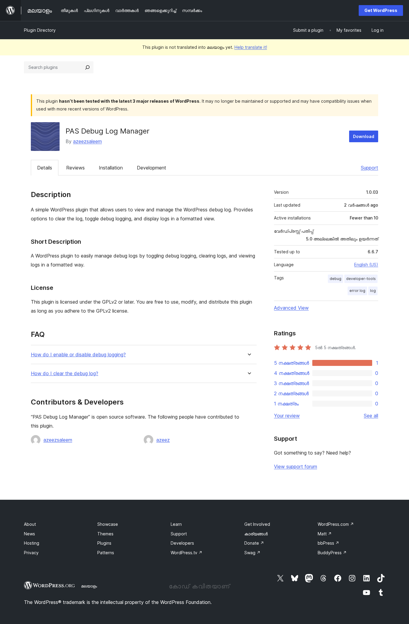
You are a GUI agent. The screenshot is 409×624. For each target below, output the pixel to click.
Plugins (104, 543)
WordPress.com (336, 524)
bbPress (328, 543)
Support (369, 168)
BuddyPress (332, 552)
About (30, 524)
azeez (163, 440)
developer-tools (361, 278)
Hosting (31, 543)
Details (44, 168)
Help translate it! (250, 47)
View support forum (295, 466)
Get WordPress (380, 10)
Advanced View (291, 308)
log (373, 290)
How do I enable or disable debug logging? (78, 355)
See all (371, 416)
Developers (182, 543)
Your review (287, 416)
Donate (254, 543)
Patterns (105, 552)
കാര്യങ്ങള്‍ (256, 533)
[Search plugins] (87, 67)
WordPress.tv (186, 552)
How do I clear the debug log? (64, 373)
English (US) (366, 264)
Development (151, 168)
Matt (325, 533)
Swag (252, 552)
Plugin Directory (40, 30)
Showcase (107, 524)
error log (357, 290)
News (29, 533)
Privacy (31, 552)
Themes (105, 533)
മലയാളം (89, 586)
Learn (176, 524)
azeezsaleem (87, 141)
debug (335, 278)
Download (363, 136)
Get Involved (257, 524)
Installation (111, 168)
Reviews (75, 168)
